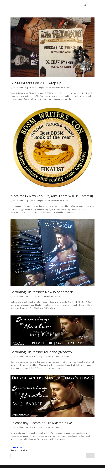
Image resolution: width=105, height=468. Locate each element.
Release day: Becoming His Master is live (41, 422)
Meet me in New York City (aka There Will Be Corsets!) (51, 196)
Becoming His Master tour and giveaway (41, 352)
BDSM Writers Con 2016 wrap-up (35, 83)
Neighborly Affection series (49, 87)
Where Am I (66, 87)
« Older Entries (16, 447)
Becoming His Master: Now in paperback (41, 292)
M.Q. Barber (18, 87)
